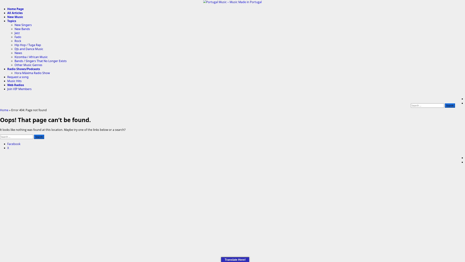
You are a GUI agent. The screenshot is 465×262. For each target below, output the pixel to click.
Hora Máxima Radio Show (32, 73)
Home (4, 110)
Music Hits (14, 81)
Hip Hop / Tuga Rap (28, 45)
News (18, 53)
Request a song (18, 77)
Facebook (13, 144)
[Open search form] (454, 99)
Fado (18, 37)
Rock (18, 41)
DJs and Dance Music (29, 49)
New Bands (22, 29)
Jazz (17, 33)
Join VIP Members (19, 89)
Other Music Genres (28, 65)
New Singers (23, 25)
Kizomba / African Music (31, 57)
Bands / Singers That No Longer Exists (41, 61)
